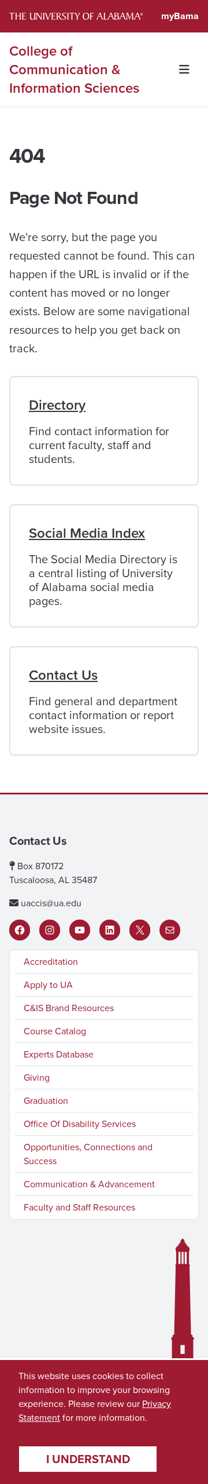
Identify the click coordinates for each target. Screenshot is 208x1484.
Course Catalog (55, 1031)
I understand (88, 1459)
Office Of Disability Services (80, 1124)
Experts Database (59, 1054)
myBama (180, 16)
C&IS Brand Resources (69, 1008)
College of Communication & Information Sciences (74, 69)
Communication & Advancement (89, 1184)
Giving (37, 1077)
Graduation (46, 1100)
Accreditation (51, 961)
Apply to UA (48, 984)
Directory (57, 405)
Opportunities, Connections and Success (88, 1154)
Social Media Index (87, 533)
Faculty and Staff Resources (79, 1207)
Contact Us (63, 675)
